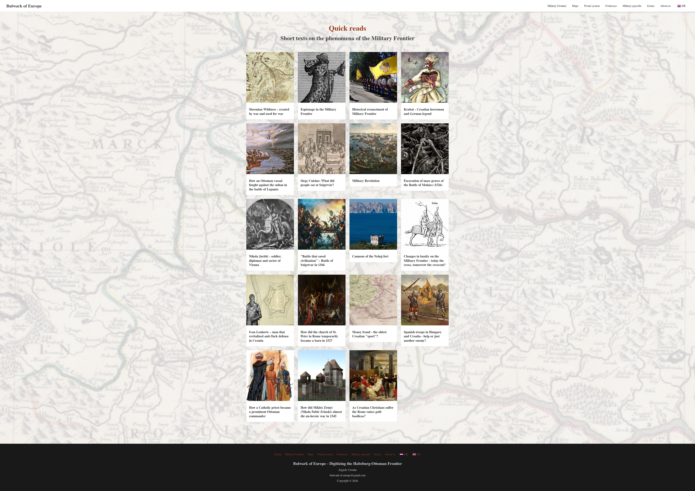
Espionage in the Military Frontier (318, 111)
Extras (650, 6)
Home (277, 454)
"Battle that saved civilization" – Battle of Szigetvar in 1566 (317, 260)
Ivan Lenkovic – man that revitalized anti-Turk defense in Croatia (269, 336)
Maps (575, 6)
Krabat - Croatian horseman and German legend (424, 111)
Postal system (592, 6)
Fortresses (611, 6)
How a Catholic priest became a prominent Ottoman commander (270, 411)
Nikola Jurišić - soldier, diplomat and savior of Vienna (265, 260)
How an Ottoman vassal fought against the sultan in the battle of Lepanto (268, 185)
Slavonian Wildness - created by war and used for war (269, 111)
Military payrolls (632, 6)
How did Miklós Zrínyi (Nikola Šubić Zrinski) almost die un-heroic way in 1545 (321, 411)
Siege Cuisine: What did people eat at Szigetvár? (317, 182)
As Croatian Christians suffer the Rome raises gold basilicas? (372, 411)
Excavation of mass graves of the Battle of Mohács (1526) (424, 182)
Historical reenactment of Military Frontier (370, 111)
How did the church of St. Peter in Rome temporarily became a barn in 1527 (319, 336)
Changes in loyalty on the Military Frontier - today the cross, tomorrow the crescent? (425, 260)
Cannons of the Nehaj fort (370, 256)
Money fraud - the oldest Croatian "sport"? (369, 334)
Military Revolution (366, 180)
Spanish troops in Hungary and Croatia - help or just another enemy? (423, 336)
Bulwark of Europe (24, 6)
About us (665, 6)
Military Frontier (556, 6)
